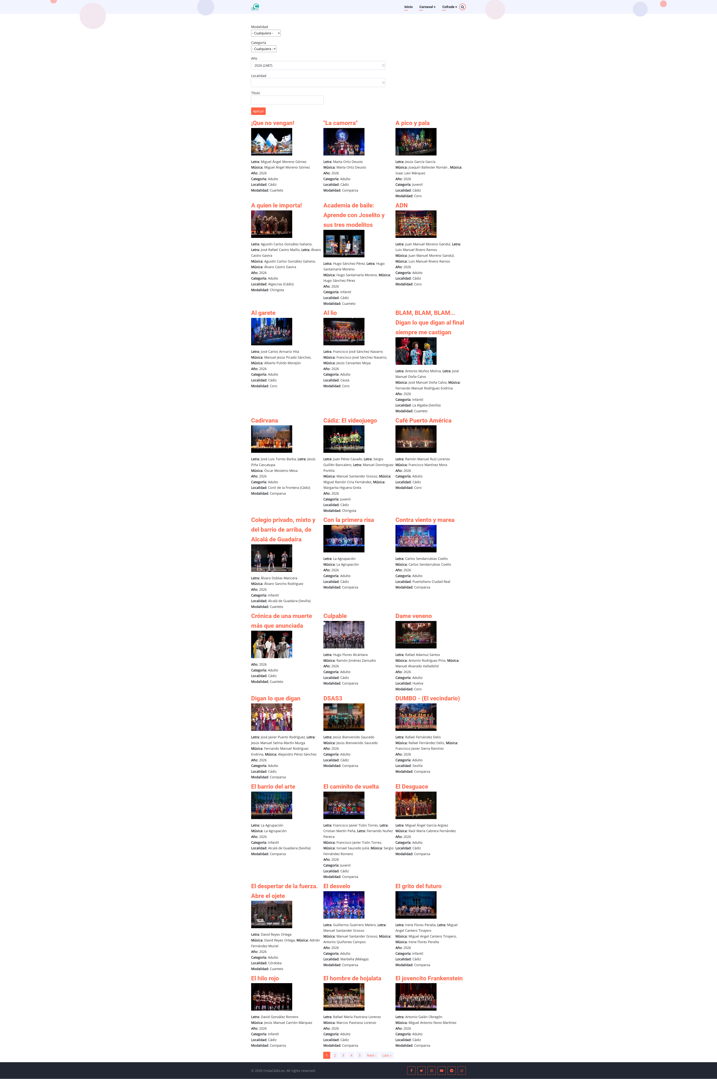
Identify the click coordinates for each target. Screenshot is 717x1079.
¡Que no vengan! (272, 123)
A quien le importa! (276, 205)
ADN (401, 205)
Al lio (330, 312)
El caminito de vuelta (351, 786)
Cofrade (449, 7)
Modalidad (259, 26)
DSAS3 (332, 698)
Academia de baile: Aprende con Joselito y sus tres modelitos (354, 215)
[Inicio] (255, 7)
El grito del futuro (418, 886)
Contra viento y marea (424, 519)
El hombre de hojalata (352, 978)
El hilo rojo (265, 978)
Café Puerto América (423, 420)
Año (254, 58)
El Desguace (411, 786)
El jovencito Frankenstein (429, 978)
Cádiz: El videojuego (350, 420)
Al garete (263, 312)
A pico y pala (412, 123)
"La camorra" (340, 123)
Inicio (408, 7)
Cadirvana (264, 420)
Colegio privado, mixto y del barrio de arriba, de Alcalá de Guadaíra (283, 529)
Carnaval (427, 7)
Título (255, 93)
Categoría (258, 42)
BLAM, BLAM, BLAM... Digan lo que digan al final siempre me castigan (429, 322)
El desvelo (336, 886)
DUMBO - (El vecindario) (427, 698)
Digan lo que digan (275, 698)
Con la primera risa (348, 519)
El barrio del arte (273, 786)
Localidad (258, 75)
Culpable (335, 615)
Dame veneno (413, 615)
